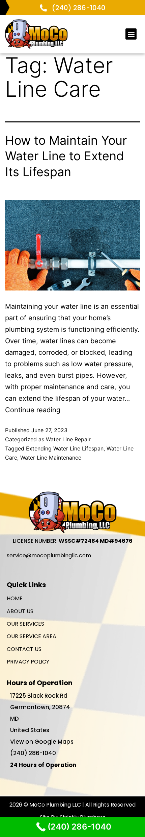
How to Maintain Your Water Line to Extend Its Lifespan (66, 156)
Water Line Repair (68, 439)
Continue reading (32, 410)
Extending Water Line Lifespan (65, 448)
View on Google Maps (42, 742)
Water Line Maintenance (50, 457)
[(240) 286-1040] (43, 7)
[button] (131, 34)
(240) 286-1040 (79, 8)
